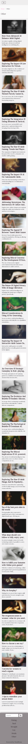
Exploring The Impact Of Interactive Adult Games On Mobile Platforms (13, 343)
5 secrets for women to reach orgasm (11, 670)
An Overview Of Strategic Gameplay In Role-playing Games (13, 370)
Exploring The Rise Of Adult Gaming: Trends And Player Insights (13, 149)
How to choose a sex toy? (13, 643)
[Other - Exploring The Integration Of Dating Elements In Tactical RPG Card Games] (14, 110)
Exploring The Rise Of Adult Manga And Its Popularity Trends (13, 481)
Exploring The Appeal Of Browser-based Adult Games (14, 231)
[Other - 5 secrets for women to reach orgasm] (14, 659)
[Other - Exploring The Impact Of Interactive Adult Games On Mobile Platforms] (14, 331)
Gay (14, 730)
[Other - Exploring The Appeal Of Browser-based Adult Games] (14, 221)
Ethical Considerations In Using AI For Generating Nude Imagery (12, 315)
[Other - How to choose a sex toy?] (14, 634)
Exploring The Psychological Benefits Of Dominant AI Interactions (13, 426)
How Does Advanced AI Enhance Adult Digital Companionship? (11, 38)
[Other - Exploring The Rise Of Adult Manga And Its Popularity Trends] (14, 470)
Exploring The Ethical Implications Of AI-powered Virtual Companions (13, 454)
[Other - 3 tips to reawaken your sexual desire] (14, 687)
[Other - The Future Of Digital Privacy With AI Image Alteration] (14, 276)
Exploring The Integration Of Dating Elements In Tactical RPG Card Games (13, 121)
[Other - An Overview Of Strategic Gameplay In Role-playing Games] (14, 359)
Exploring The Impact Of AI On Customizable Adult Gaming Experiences (13, 176)
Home (3, 9)
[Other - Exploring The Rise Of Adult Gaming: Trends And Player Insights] (14, 137)
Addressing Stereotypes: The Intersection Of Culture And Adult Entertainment (13, 204)
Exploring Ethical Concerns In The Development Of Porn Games (13, 260)
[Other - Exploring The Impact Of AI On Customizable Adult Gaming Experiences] (14, 165)
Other (14, 736)
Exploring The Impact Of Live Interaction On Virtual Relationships (14, 65)
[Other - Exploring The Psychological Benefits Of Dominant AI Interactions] (14, 415)
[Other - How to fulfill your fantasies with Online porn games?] (14, 553)
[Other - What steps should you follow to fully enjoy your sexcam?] (14, 525)
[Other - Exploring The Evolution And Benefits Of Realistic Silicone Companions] (14, 387)
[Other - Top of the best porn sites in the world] (14, 498)
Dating (14, 720)
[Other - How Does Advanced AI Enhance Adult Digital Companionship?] (14, 26)
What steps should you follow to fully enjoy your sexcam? (13, 537)
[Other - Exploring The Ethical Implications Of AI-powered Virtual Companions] (14, 442)
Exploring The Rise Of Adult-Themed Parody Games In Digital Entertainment (14, 93)
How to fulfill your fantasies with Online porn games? (13, 563)
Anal (14, 723)
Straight (14, 727)
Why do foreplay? (9, 590)
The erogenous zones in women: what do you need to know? (13, 618)
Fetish (14, 733)
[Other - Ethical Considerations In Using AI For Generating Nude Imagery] (14, 304)
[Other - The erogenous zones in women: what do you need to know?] (14, 606)
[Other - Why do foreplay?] (14, 581)
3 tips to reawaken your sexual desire (12, 697)
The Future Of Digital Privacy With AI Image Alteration (14, 286)
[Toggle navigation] (4, 2)
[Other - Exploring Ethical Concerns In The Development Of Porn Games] (14, 248)
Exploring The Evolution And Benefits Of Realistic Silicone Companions (14, 398)
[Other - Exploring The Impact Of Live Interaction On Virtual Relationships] (14, 54)
